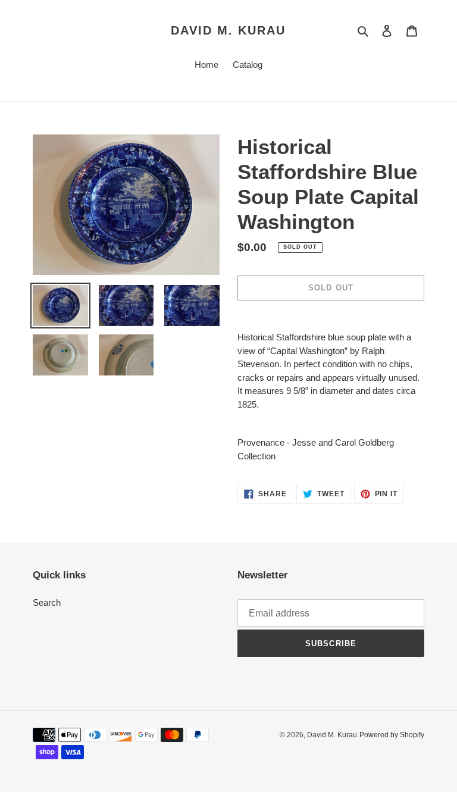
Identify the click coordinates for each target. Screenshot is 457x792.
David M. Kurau (228, 30)
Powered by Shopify (391, 735)
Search (47, 602)
